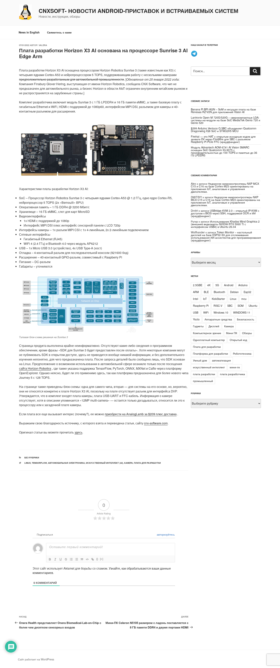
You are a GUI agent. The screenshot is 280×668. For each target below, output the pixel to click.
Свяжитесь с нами (59, 32)
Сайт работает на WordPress (36, 659)
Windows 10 (221, 312)
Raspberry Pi (201, 305)
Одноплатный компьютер (209, 340)
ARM (196, 292)
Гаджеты (198, 326)
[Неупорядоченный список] (76, 559)
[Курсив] (55, 559)
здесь (78, 432)
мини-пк (235, 367)
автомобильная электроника (66, 462)
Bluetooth (219, 292)
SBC (230, 305)
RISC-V (218, 305)
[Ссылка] (92, 559)
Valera (43, 45)
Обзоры (247, 333)
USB (195, 312)
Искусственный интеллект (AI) (104, 462)
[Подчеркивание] (60, 559)
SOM (241, 305)
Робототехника (242, 353)
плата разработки (204, 374)
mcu (243, 299)
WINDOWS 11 (241, 312)
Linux (27, 462)
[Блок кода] (87, 559)
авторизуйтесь (165, 534)
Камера (128, 462)
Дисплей (214, 326)
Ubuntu (253, 305)
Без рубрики (31, 457)
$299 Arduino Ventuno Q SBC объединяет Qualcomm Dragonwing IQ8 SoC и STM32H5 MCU (223, 129)
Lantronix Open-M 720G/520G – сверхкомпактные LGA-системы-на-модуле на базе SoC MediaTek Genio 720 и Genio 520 (225, 120)
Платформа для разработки (210, 353)
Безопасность (245, 319)
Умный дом (200, 360)
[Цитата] (82, 559)
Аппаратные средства (218, 319)
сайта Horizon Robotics (35, 368)
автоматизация (221, 360)
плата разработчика (232, 374)
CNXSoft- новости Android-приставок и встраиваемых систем (138, 10)
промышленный (203, 381)
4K (208, 285)
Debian (234, 292)
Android (228, 285)
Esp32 (247, 292)
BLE (206, 292)
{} (97, 559)
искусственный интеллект (209, 367)
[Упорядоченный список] (71, 559)
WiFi (206, 312)
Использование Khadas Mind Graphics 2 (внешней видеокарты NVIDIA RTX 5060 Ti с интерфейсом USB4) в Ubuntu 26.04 (225, 224)
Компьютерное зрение (207, 333)
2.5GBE (197, 285)
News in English (29, 32)
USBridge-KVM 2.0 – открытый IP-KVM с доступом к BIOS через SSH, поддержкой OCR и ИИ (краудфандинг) (225, 213)
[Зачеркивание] (66, 559)
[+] (101, 559)
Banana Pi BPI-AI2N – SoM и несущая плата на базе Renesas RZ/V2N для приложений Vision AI (223, 110)
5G (217, 285)
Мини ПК (231, 333)
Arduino (243, 285)
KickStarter (218, 299)
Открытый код (238, 340)
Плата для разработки (147, 462)
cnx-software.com (156, 423)
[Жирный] (50, 559)
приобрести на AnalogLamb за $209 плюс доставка (141, 414)
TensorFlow (39, 462)
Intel (195, 299)
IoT (205, 299)
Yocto (196, 319)
